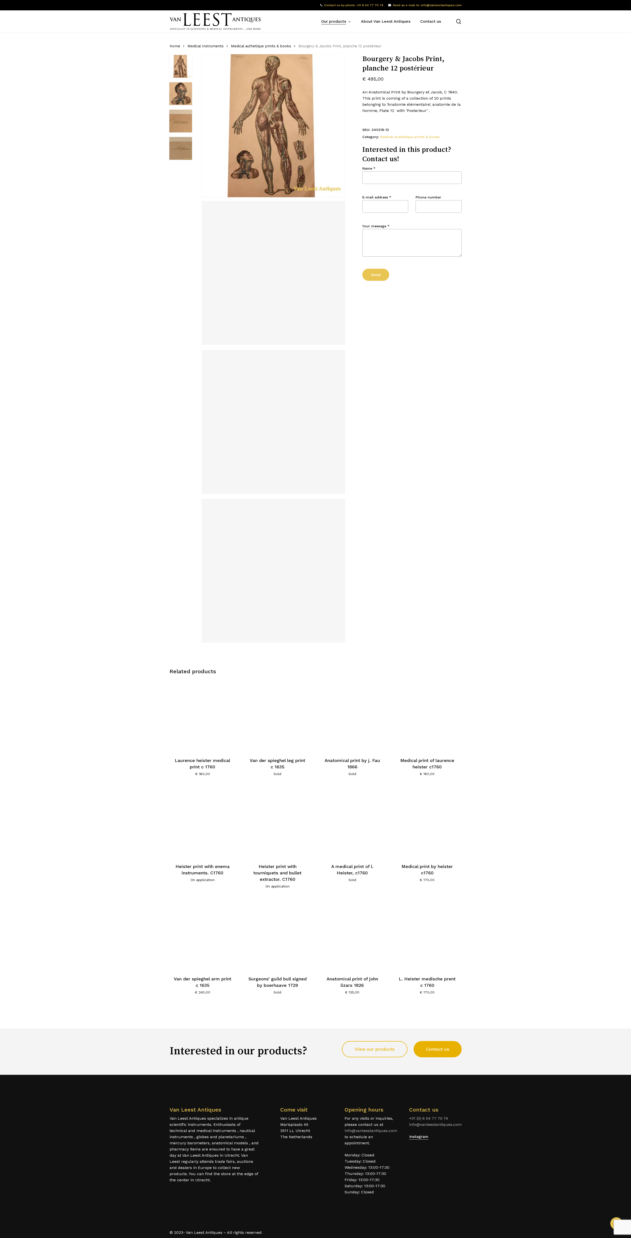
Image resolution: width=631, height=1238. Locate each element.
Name (368, 168)
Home (175, 46)
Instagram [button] (418, 1136)
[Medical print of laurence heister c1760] (427, 715)
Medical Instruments (206, 46)
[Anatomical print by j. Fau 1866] (352, 715)
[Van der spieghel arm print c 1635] (202, 934)
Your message (375, 226)
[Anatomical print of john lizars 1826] (352, 934)
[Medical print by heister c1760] (427, 821)
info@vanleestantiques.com (371, 1130)
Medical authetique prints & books (261, 46)
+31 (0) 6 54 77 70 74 (428, 1118)
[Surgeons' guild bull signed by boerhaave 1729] (277, 934)
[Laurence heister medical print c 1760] (202, 715)
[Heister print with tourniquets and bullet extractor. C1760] (277, 821)
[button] (374, 1049)
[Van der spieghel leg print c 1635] (277, 715)
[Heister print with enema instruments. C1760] (202, 821)
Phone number (428, 197)
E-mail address (376, 197)
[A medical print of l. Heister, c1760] (352, 821)
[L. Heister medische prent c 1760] (427, 934)
